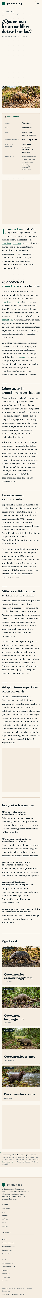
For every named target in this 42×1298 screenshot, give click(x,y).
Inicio (3, 12)
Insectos (5, 1226)
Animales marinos (8, 1243)
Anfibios (5, 1219)
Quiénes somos (7, 1263)
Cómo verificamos (8, 1162)
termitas (17, 243)
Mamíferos (6, 1208)
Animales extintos (8, 1246)
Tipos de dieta (7, 1250)
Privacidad (6, 1277)
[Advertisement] (21, 63)
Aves (3, 1212)
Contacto (5, 1270)
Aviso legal (6, 1274)
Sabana (4, 1239)
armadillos (15, 229)
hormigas (6, 243)
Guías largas (6, 1253)
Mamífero (10, 12)
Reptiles (5, 1216)
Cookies (5, 1281)
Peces (4, 1223)
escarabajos (7, 319)
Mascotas (5, 1236)
